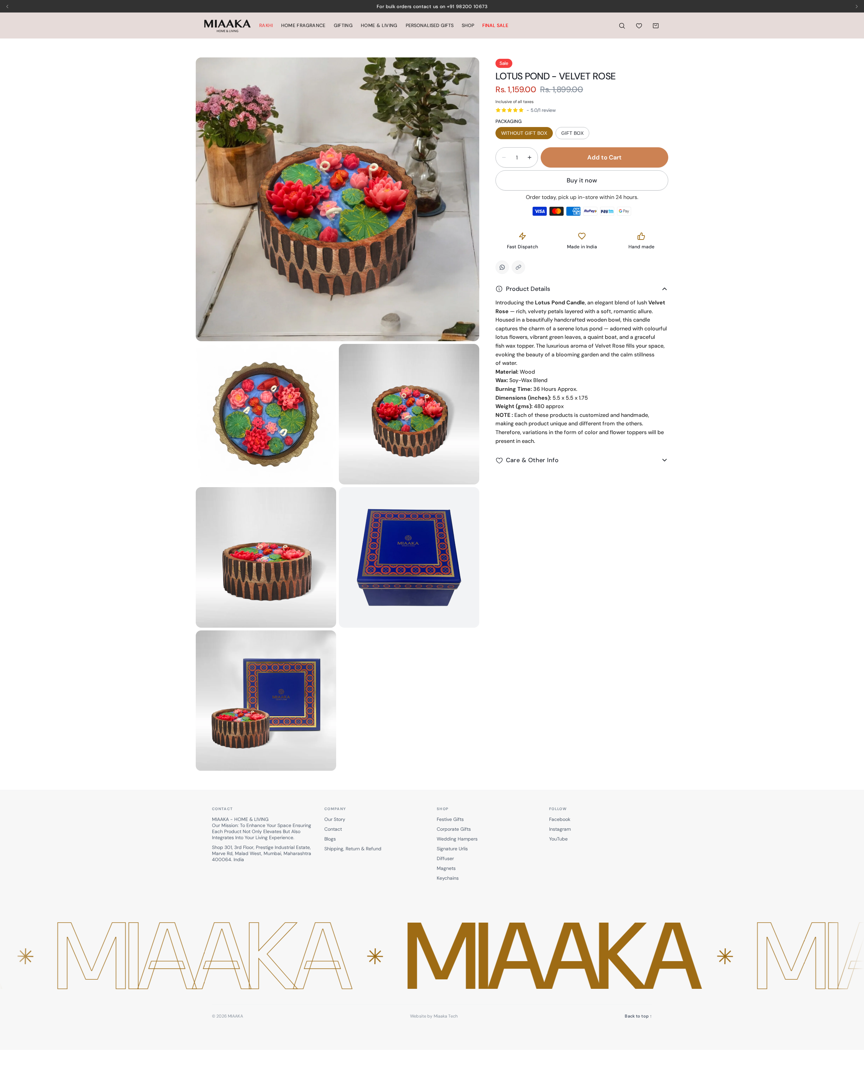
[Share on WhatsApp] (502, 267)
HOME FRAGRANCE (303, 25)
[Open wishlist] (639, 26)
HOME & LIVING (379, 25)
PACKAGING (508, 121)
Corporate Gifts (454, 829)
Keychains (448, 878)
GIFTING (343, 25)
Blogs (330, 839)
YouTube (558, 839)
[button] (432, 956)
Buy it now (582, 180)
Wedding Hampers (457, 839)
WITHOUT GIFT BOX (524, 133)
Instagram (560, 829)
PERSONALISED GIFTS (430, 25)
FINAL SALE (495, 25)
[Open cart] (656, 26)
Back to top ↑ (638, 1016)
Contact (333, 829)
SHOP (468, 25)
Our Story (334, 819)
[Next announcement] (856, 6)
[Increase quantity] (529, 157)
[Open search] (622, 26)
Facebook (559, 819)
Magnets (446, 868)
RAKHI (266, 25)
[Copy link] (518, 267)
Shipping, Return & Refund (352, 849)
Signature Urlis (452, 849)
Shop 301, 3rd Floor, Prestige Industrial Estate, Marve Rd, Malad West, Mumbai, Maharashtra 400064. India (261, 853)
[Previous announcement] (7, 6)
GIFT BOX (572, 133)
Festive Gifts (450, 819)
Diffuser (445, 858)
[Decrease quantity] (504, 157)
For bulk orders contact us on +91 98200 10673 (432, 6)
